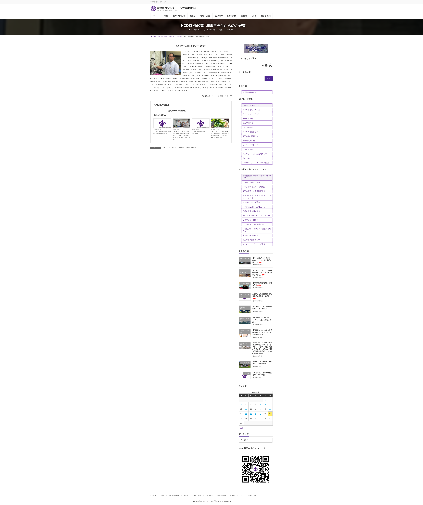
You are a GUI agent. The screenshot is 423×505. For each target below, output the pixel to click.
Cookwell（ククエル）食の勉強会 (256, 163)
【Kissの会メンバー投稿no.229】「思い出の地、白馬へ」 (261, 320)
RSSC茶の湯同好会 (250, 136)
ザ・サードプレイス (250, 145)
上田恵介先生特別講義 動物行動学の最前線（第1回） (162, 132)
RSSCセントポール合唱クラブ (255, 154)
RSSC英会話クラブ (250, 132)
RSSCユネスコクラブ (251, 240)
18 (246, 414)
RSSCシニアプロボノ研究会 (254, 244)
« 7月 (241, 428)
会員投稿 (232, 495)
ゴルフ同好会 (248, 123)
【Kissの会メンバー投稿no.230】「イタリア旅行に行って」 (261, 260)
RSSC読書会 (248, 119)
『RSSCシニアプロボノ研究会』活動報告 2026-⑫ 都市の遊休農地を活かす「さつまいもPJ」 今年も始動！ (219, 134)
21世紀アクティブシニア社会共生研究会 (257, 230)
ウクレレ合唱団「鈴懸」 (252, 182)
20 (255, 414)
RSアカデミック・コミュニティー (256, 215)
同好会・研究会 (196, 495)
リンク (242, 495)
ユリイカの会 (248, 149)
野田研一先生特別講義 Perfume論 (199, 132)
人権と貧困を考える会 (251, 211)
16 (270, 409)
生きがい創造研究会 (250, 235)
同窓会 (162, 495)
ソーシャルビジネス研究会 (253, 224)
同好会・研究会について (252, 105)
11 (246, 409)
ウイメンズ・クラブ (250, 114)
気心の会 (246, 158)
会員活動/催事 (221, 495)
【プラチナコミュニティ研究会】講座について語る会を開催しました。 (262, 272)
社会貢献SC (209, 495)
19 (251, 414)
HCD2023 (181, 148)
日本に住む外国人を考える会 (254, 207)
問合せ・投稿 (252, 495)
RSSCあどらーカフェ (251, 110)
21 (260, 414)
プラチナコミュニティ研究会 (254, 187)
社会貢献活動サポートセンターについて (257, 177)
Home (154, 495)
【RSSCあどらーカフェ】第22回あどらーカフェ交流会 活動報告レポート (262, 332)
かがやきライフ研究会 (251, 202)
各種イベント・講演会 (165, 127)
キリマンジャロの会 (250, 220)
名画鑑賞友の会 (249, 141)
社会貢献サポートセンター (183, 127)
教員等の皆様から (191, 148)
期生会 (186, 495)
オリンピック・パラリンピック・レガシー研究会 (257, 197)
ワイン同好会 (248, 127)
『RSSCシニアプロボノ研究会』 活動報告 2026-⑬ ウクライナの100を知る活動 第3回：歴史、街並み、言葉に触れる (181, 135)
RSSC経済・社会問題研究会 (254, 191)
